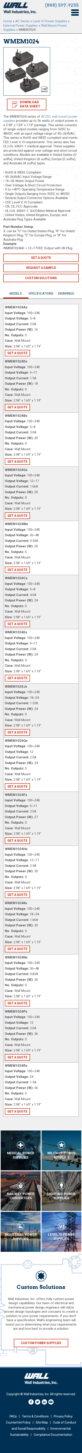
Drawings (66, 293)
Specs (41, 293)
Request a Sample (41, 268)
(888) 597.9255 (62, 5)
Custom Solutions (41, 278)
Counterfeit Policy (18, 1422)
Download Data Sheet (30, 104)
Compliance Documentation (53, 1434)
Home (7, 21)
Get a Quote (41, 257)
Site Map (42, 1422)
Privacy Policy (63, 1416)
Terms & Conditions (35, 1416)
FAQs (13, 1416)
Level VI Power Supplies (50, 21)
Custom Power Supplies (41, 1343)
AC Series (22, 21)
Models (16, 293)
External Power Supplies (20, 25)
